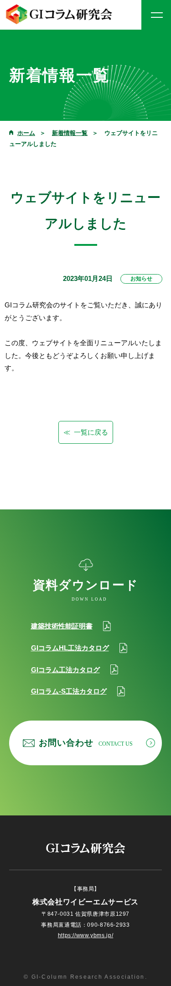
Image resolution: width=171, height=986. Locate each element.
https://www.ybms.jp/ (85, 935)
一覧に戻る (91, 432)
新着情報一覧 (70, 133)
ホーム (26, 133)
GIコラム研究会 (59, 14)
